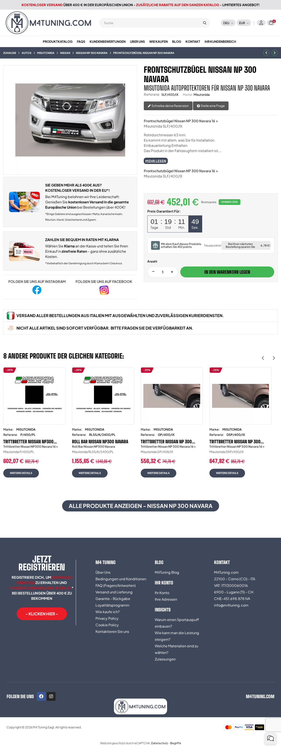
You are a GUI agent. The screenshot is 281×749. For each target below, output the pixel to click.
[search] (204, 23)
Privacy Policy (107, 618)
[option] (34, 425)
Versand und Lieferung (114, 592)
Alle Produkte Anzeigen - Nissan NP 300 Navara (141, 505)
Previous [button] (263, 358)
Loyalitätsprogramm (112, 605)
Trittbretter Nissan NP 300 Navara (166, 441)
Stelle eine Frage (212, 106)
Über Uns (102, 572)
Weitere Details (21, 473)
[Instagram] (51, 696)
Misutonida (202, 94)
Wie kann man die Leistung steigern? (177, 636)
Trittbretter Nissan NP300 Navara (28, 441)
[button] (42, 613)
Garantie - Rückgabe (112, 598)
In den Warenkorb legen (227, 272)
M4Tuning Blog (167, 572)
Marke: (188, 94)
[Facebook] (41, 696)
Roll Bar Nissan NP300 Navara (100, 441)
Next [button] (274, 358)
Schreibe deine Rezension (170, 106)
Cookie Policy (107, 625)
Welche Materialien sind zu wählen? (176, 649)
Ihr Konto (162, 592)
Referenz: (10, 435)
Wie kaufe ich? (107, 611)
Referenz (151, 94)
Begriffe (175, 743)
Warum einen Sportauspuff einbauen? (177, 622)
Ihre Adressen (166, 599)
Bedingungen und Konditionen (120, 579)
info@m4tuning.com (231, 605)
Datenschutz (159, 743)
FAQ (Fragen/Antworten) (115, 585)
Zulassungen (165, 659)
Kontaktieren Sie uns (112, 631)
